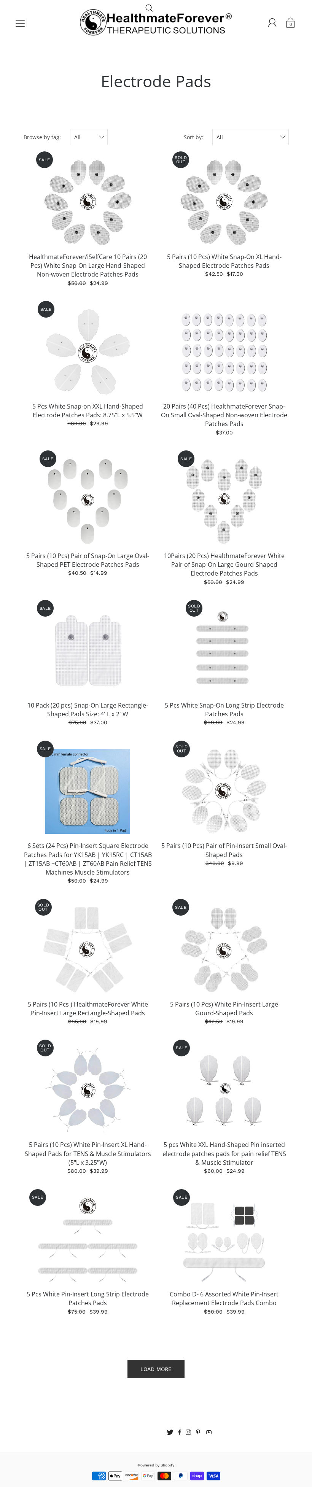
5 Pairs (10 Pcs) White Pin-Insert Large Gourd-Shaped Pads (224, 1008)
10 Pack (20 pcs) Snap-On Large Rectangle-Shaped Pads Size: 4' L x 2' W (87, 709)
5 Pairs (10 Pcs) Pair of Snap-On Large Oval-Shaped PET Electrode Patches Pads (87, 560)
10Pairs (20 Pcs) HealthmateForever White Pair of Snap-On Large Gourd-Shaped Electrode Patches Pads (224, 565)
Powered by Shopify (156, 1465)
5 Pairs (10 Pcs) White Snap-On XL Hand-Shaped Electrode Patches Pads (224, 261)
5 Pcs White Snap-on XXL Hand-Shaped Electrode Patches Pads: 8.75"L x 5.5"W (87, 410)
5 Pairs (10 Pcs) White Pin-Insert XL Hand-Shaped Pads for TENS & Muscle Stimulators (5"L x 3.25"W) (88, 1153)
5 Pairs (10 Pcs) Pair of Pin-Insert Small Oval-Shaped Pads (224, 850)
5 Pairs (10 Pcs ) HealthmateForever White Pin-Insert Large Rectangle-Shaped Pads (88, 1008)
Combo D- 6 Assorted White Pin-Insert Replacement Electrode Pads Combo (224, 1298)
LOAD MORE (156, 1369)
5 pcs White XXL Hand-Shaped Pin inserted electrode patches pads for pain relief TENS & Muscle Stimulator (224, 1153)
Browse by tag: (42, 137)
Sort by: (193, 137)
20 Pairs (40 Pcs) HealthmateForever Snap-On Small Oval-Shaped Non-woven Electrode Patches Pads (224, 415)
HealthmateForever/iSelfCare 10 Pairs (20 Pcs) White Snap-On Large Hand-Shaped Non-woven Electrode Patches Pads (88, 266)
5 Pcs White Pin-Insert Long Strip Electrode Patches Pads (88, 1298)
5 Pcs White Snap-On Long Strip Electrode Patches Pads (224, 709)
